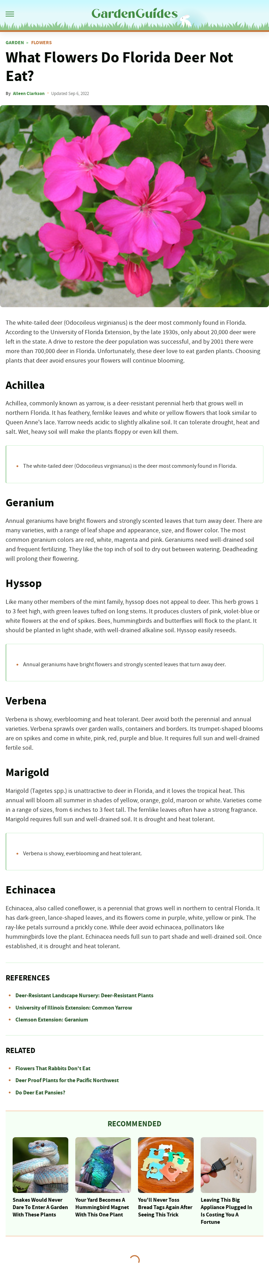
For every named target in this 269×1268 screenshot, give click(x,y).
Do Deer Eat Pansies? (40, 1092)
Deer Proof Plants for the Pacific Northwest (67, 1080)
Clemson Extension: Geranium (51, 1019)
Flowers (41, 42)
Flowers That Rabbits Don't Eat (52, 1068)
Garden (15, 42)
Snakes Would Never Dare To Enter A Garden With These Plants (40, 1207)
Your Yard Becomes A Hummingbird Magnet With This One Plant (102, 1207)
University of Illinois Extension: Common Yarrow (73, 1007)
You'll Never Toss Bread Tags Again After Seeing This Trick (165, 1207)
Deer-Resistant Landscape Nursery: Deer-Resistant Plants (84, 995)
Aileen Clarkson (28, 93)
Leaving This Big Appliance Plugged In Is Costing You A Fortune (226, 1210)
